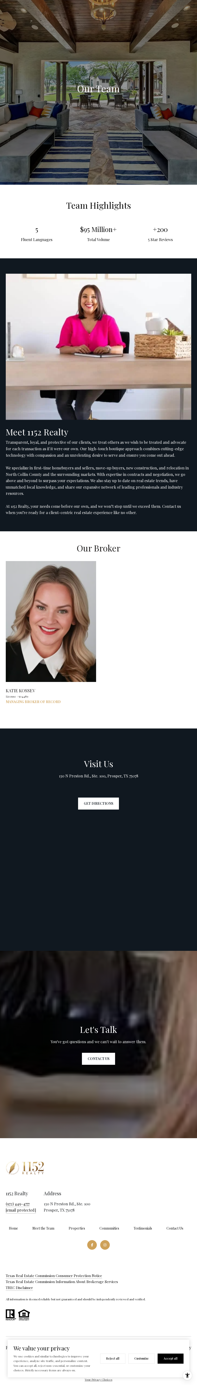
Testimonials (143, 1228)
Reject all (112, 1358)
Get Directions (98, 803)
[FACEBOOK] (92, 1245)
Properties (77, 1228)
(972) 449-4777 (18, 1203)
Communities (109, 1228)
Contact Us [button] (98, 1058)
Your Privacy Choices (98, 1379)
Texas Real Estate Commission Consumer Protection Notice (54, 1275)
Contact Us (174, 1228)
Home (13, 1228)
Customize (141, 1358)
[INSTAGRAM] (105, 1245)
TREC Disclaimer (19, 1287)
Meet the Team (43, 1228)
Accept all (171, 1358)
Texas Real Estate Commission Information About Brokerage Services (62, 1281)
